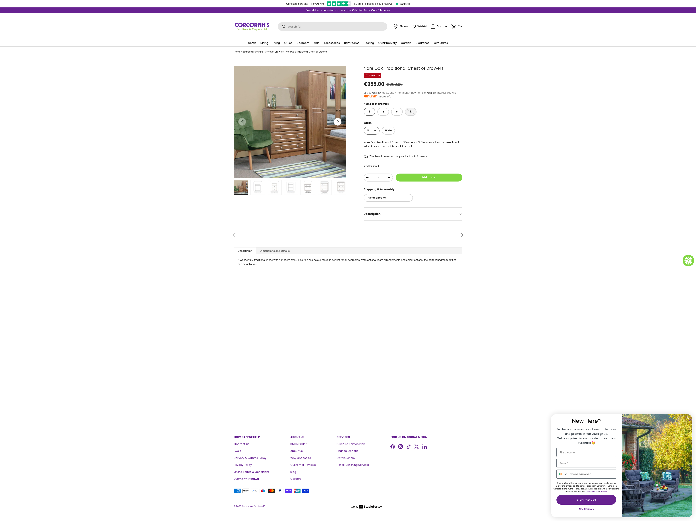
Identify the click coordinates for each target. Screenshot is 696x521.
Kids (316, 43)
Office (288, 43)
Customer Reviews (303, 465)
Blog (293, 472)
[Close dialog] (688, 418)
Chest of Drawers (274, 51)
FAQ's (237, 451)
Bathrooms (351, 43)
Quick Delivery (387, 43)
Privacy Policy (243, 465)
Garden (406, 43)
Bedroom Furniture (253, 51)
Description (245, 250)
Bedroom (303, 43)
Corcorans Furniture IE (253, 506)
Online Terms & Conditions (252, 472)
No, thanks (586, 509)
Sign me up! (586, 500)
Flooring (369, 43)
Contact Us (241, 444)
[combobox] (562, 474)
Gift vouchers (346, 458)
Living (276, 43)
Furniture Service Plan (351, 444)
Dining (264, 43)
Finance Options (347, 451)
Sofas (252, 43)
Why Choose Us (301, 458)
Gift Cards (441, 43)
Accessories (332, 43)
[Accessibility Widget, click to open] (688, 260)
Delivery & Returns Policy (250, 458)
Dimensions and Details (275, 250)
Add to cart (429, 177)
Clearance (422, 43)
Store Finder (298, 444)
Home (237, 51)
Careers (295, 479)
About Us (296, 451)
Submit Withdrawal (246, 479)
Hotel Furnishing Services (353, 465)
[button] (454, 26)
